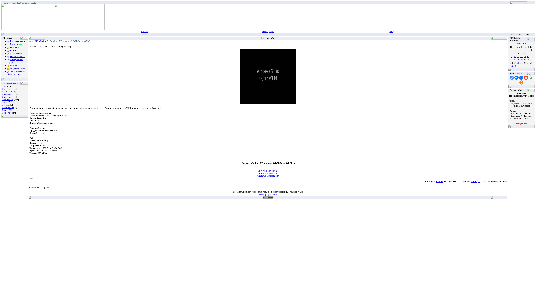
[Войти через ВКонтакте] (516, 78)
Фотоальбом (16, 53)
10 (515, 56)
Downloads (15, 47)
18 (518, 60)
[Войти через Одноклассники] (521, 82)
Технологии (7, 99)
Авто (4, 102)
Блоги (13, 50)
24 (515, 63)
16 (511, 60)
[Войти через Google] (531, 77)
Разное (5, 91)
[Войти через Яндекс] (526, 78)
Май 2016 (521, 44)
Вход (391, 31)
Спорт (5, 86)
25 (518, 63)
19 (521, 60)
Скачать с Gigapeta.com (268, 176)
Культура (6, 89)
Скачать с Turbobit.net (268, 171)
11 (518, 56)
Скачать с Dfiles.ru (268, 173)
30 (511, 66)
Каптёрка (475, 181)
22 (531, 60)
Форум (13, 65)
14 (528, 56)
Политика (6, 94)
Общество (7, 113)
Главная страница (18, 41)
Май (42, 41)
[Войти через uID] (512, 78)
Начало (144, 31)
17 (515, 60)
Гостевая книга (17, 56)
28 (528, 63)
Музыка (14, 44)
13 (525, 56)
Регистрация (268, 31)
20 (525, 60)
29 (531, 63)
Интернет (6, 97)
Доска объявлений (16, 71)
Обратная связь (17, 68)
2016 (36, 41)
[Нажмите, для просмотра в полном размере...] (268, 103)
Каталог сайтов (14, 74)
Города (5, 110)
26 (521, 63)
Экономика (7, 107)
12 (521, 56)
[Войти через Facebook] (521, 78)
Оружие (6, 105)
